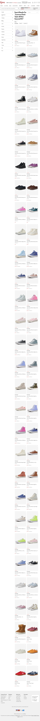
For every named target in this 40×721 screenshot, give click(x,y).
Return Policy (3, 698)
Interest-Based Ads (25, 706)
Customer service (35, 2)
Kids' (29, 5)
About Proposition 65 (4, 700)
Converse (25, 23)
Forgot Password (3, 695)
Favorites (37, 2)
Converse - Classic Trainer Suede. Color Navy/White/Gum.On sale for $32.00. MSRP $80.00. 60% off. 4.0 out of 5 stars (32, 676)
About (25, 695)
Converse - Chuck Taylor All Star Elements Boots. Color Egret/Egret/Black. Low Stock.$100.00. (32, 234)
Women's (20, 5)
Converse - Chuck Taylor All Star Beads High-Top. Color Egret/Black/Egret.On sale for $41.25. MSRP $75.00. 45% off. (20, 455)
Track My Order (18, 701)
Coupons (25, 698)
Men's (25, 5)
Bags (10, 5)
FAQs (2, 701)
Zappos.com (18, 715)
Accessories (15, 5)
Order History (18, 700)
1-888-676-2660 (24, 2)
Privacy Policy (19, 706)
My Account (33, 2)
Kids (9, 698)
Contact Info (3, 702)
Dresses (38, 715)
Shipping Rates (3, 697)
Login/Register (18, 695)
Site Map (25, 697)
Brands (38, 5)
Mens (9, 697)
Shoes (1, 5)
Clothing (6, 5)
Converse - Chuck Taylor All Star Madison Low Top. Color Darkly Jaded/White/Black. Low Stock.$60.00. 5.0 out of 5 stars (32, 212)
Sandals (35, 715)
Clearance (33, 5)
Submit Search (18, 8)
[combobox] (10, 8)
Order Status (18, 698)
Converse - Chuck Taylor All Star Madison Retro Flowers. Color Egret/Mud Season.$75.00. (20, 234)
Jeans (18, 716)
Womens (10, 695)
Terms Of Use (14, 706)
